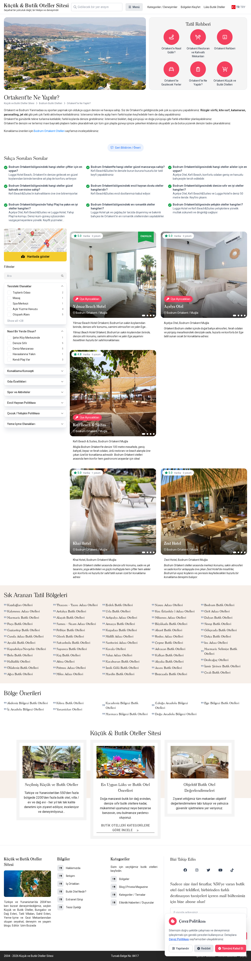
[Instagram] (197, 870)
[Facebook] (185, 870)
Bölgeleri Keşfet (190, 7)
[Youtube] (220, 870)
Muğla (103, 312)
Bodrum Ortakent (86, 312)
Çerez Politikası (179, 939)
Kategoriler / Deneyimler (162, 7)
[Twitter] (208, 870)
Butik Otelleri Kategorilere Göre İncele (125, 828)
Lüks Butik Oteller (214, 7)
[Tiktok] (232, 870)
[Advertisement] (204, 374)
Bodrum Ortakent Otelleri (49, 131)
